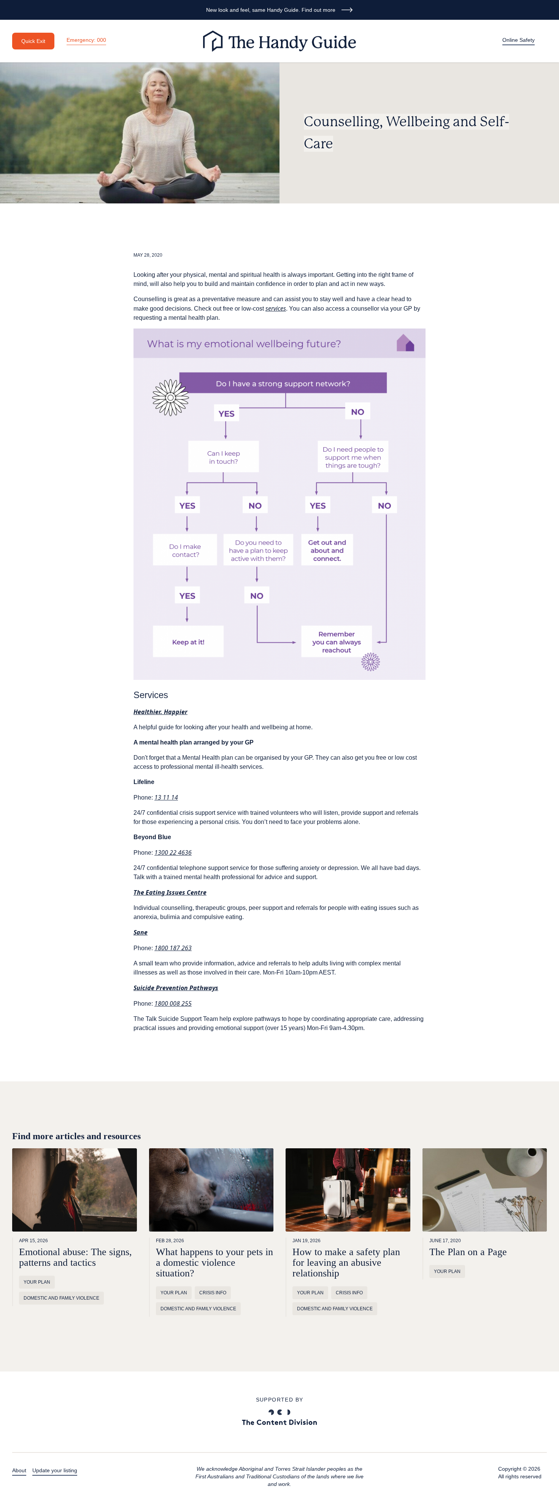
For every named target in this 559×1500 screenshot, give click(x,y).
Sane (140, 932)
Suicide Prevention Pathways (175, 988)
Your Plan (37, 1282)
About (19, 1470)
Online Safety (518, 40)
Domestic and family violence (61, 1298)
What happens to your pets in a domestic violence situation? (214, 1262)
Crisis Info (212, 1292)
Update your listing (54, 1470)
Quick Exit (33, 41)
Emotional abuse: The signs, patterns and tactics (75, 1257)
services (275, 308)
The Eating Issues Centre (169, 892)
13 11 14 (166, 797)
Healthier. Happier (160, 712)
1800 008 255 (173, 1003)
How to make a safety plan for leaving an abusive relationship (346, 1262)
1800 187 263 (173, 948)
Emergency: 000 (86, 40)
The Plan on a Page (468, 1251)
